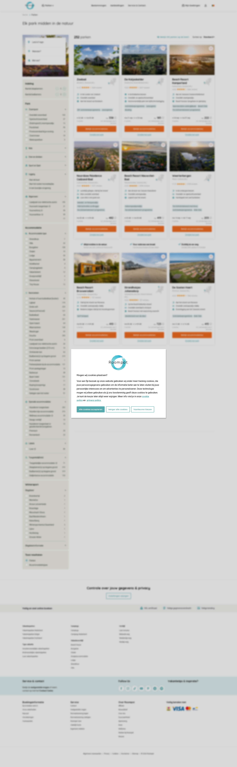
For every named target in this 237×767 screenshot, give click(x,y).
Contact (73, 706)
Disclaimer (125, 754)
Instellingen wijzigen (118, 596)
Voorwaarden (27, 721)
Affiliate (121, 706)
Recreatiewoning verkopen (80, 717)
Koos (120, 725)
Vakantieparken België (31, 634)
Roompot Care (75, 721)
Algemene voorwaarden (92, 754)
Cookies (115, 754)
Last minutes (124, 630)
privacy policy (94, 400)
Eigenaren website (77, 729)
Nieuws (121, 736)
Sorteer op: (197, 37)
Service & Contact (137, 5)
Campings (75, 626)
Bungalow (74, 649)
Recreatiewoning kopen (79, 713)
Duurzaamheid (124, 717)
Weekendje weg (125, 638)
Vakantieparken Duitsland (32, 638)
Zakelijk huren (75, 725)
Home (25, 15)
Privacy (106, 754)
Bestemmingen (98, 5)
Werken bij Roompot (126, 733)
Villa (72, 668)
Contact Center (46, 691)
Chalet (73, 652)
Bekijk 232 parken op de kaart (46, 71)
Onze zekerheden (29, 710)
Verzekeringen (28, 717)
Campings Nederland (79, 634)
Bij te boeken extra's (30, 706)
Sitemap (135, 754)
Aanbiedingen (117, 5)
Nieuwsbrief (123, 710)
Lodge (73, 660)
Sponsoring (123, 721)
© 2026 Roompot (147, 754)
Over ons (122, 713)
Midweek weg (124, 634)
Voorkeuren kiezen (142, 409)
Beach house (76, 645)
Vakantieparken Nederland (32, 630)
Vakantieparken (28, 626)
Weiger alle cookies (117, 409)
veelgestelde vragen (40, 687)
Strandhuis (75, 664)
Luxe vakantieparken (30, 656)
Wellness (122, 729)
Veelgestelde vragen (78, 710)
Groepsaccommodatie (79, 656)
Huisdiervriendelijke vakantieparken (35, 649)
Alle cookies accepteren (90, 409)
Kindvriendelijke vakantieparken (34, 652)
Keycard (25, 713)
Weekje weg (124, 642)
